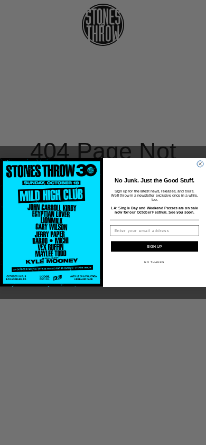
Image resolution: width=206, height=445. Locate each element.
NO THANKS (154, 262)
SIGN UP (154, 247)
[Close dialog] (200, 164)
